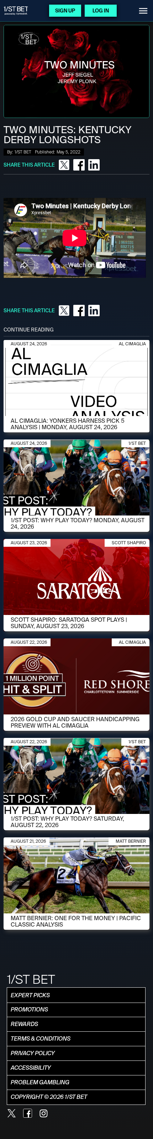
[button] (143, 11)
